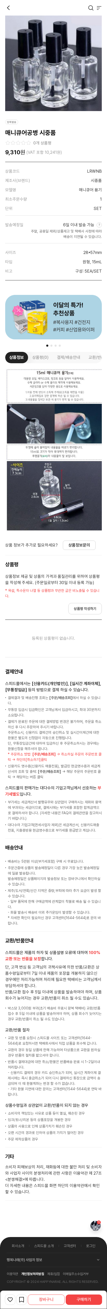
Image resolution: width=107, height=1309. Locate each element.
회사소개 (18, 1246)
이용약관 (12, 1274)
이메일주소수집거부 (76, 1274)
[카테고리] (99, 8)
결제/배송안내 (68, 357)
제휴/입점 (53, 1274)
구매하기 (84, 1299)
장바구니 (46, 1299)
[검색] (91, 8)
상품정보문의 (79, 545)
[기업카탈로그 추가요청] (21, 1300)
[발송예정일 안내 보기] (98, 224)
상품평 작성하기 (85, 609)
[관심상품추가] (10, 1300)
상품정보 (16, 357)
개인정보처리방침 (32, 1274)
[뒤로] (8, 8)
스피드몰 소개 (44, 1246)
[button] (47, 346)
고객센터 (70, 1246)
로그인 (90, 1246)
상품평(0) (40, 357)
